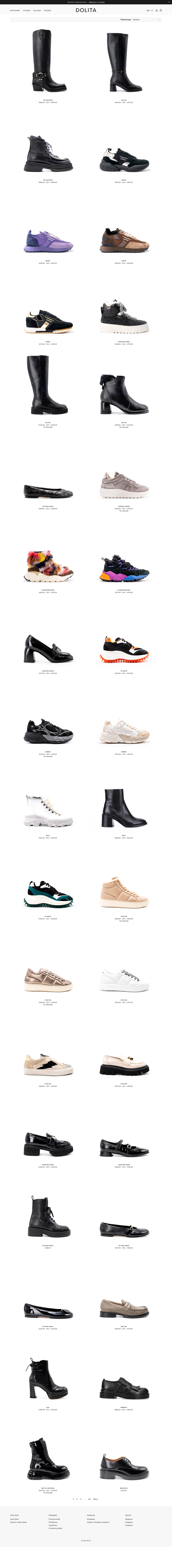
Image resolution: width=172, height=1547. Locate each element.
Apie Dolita (14, 1519)
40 (89, 1499)
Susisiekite (91, 1519)
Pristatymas (53, 1522)
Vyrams (101, 2)
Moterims (93, 2)
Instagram (129, 1522)
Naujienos (129, 1519)
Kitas (95, 1499)
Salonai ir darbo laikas (18, 1522)
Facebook (129, 1525)
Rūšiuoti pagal (126, 19)
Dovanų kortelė (54, 1519)
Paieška (47, 11)
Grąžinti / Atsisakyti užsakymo (98, 1522)
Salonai (37, 11)
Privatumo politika (55, 1528)
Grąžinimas (53, 1525)
